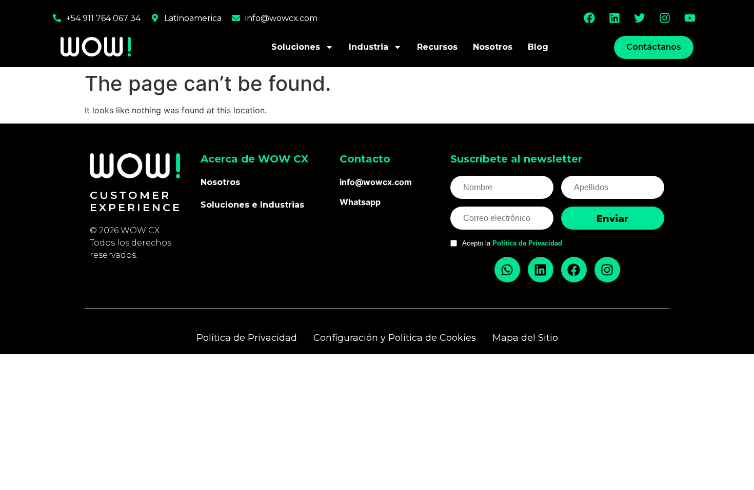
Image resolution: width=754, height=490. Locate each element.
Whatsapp (360, 202)
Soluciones (295, 47)
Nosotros (492, 47)
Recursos (437, 47)
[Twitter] (639, 18)
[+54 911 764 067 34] (57, 18)
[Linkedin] (614, 18)
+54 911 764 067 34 (103, 18)
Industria (368, 47)
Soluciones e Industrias (252, 205)
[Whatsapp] (507, 269)
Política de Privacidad (527, 243)
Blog (538, 47)
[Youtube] (690, 18)
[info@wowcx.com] (236, 18)
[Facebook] (589, 18)
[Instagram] (664, 18)
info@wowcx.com (281, 18)
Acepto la (512, 243)
